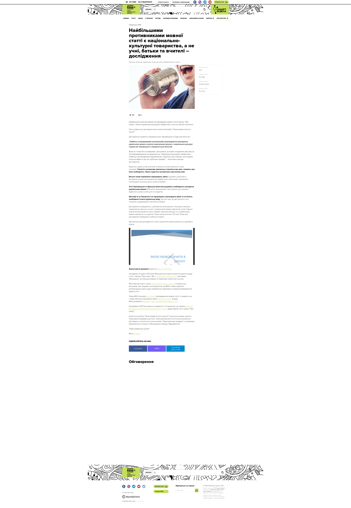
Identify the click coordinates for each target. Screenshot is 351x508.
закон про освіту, (158, 62)
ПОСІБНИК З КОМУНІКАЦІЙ (180, 2)
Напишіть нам (219, 2)
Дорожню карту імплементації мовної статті (160, 301)
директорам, (147, 62)
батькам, (132, 62)
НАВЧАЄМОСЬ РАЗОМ (196, 18)
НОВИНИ (126, 18)
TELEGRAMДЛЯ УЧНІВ (175, 348)
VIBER (156, 348)
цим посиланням (164, 269)
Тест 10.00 (202, 77)
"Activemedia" (140, 501)
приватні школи (164, 299)
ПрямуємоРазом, (169, 62)
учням (178, 62)
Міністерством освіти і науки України (213, 490)
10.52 (200, 70)
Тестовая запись (204, 84)
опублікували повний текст (166, 276)
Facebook (138, 348)
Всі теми (132, 2)
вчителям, (139, 62)
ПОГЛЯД (158, 18)
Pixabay (137, 334)
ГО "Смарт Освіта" (219, 488)
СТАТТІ (133, 18)
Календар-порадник (170, 18)
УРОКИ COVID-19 (163, 2)
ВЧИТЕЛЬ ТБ (210, 18)
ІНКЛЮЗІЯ (183, 18)
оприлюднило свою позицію (163, 284)
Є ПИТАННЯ (149, 18)
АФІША (140, 18)
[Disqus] (175, 390)
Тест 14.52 (202, 91)
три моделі (151, 296)
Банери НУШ (159, 491)
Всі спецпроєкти (145, 2)
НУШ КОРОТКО (221, 18)
